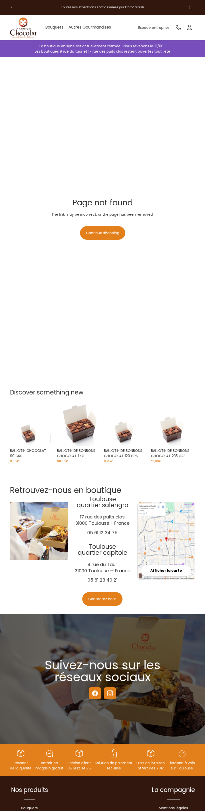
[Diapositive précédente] (11, 7)
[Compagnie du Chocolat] (25, 28)
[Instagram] (110, 693)
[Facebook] (95, 693)
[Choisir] (93, 438)
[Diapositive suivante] (189, 7)
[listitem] (90, 28)
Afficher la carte (166, 570)
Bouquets (29, 807)
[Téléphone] (178, 27)
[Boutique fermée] (50, 438)
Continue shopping (102, 232)
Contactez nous (102, 598)
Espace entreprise (154, 27)
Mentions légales (173, 807)
